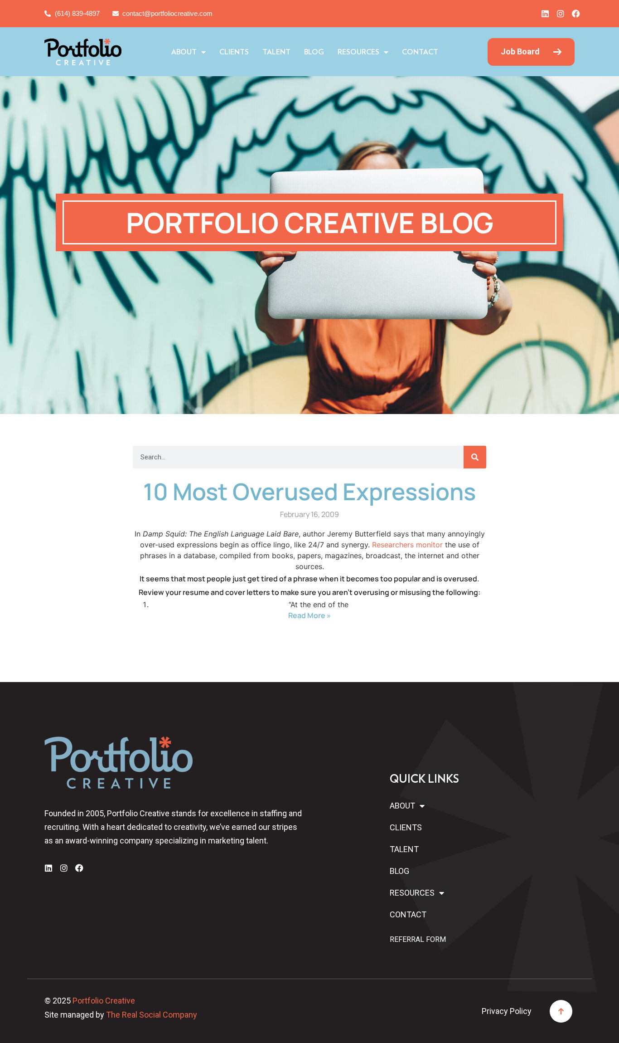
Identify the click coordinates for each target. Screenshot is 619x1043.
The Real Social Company (151, 1014)
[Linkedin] (545, 14)
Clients (234, 52)
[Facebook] (576, 14)
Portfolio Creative (104, 1000)
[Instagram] (560, 14)
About (184, 52)
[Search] (475, 457)
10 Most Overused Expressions (309, 491)
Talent (276, 52)
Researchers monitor (407, 544)
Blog (314, 52)
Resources (358, 52)
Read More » (309, 615)
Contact (420, 52)
